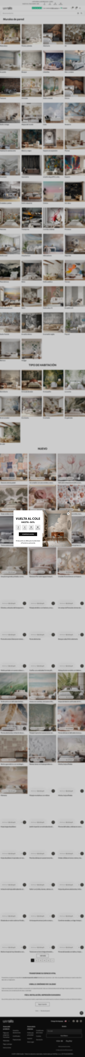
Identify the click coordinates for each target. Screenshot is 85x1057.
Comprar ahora (28, 534)
